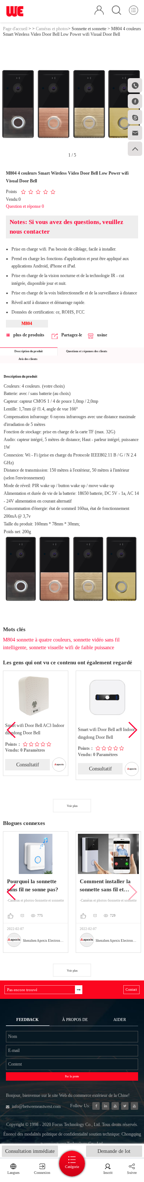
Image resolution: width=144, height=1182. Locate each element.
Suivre (132, 1173)
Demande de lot (113, 1151)
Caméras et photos (52, 28)
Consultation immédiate (30, 1151)
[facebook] (96, 1106)
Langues (13, 1173)
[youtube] (134, 1106)
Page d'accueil (15, 28)
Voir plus (72, 806)
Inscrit (108, 1173)
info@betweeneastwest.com (36, 1106)
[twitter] (125, 1106)
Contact (131, 989)
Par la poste (72, 1076)
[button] (132, 730)
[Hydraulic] (115, 1106)
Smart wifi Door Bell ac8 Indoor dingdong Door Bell (106, 733)
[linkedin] (106, 1106)
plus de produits (28, 335)
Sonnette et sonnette (89, 28)
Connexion (42, 1173)
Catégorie (72, 1167)
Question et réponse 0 (25, 206)
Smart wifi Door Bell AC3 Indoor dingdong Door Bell (34, 729)
